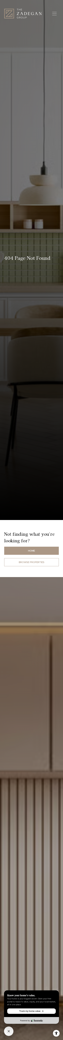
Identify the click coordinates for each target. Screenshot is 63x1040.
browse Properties (31, 562)
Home (31, 550)
